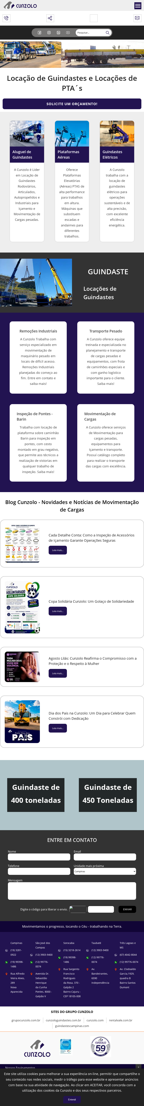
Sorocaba (68, 943)
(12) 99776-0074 (129, 962)
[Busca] (108, 32)
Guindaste (108, 271)
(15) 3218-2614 (71, 950)
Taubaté (96, 943)
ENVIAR (127, 909)
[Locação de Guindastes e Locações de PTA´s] (37, 1060)
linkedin (59, 35)
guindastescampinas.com (72, 1026)
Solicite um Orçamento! (72, 103)
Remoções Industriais (38, 331)
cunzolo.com (95, 1020)
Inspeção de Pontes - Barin (35, 416)
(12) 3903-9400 (44, 954)
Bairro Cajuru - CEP (72, 982)
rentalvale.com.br (120, 1020)
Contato (137, 17)
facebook (40, 35)
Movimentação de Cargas (100, 416)
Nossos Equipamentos (20, 1068)
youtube (68, 35)
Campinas (16, 943)
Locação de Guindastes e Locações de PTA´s (72, 83)
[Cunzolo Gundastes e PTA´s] (20, 9)
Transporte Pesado (105, 331)
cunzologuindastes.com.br (63, 1020)
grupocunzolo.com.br (26, 1020)
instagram (49, 35)
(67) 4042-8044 (128, 954)
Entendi (72, 1099)
